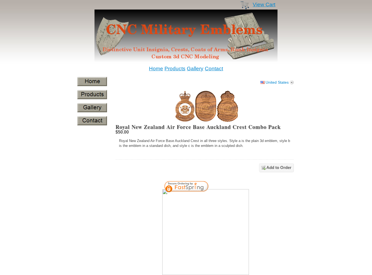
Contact (214, 68)
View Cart (264, 4)
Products (174, 68)
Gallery (195, 68)
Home (156, 68)
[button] (231, 187)
